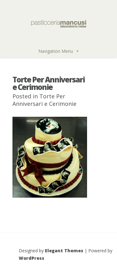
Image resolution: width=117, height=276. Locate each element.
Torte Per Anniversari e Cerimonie (44, 99)
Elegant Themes (64, 251)
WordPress (31, 258)
